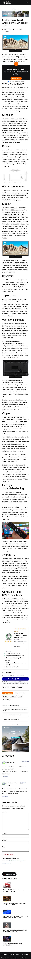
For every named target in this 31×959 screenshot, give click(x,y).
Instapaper (13, 696)
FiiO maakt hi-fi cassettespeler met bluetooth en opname (13, 890)
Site (3, 847)
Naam (4, 833)
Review (20, 687)
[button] (27, 2)
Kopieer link (6, 699)
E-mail (20, 696)
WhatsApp (17, 693)
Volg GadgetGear (10, 874)
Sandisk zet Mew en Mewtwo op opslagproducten (12, 944)
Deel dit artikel (8, 693)
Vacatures (10, 957)
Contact (15, 957)
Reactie (4, 812)
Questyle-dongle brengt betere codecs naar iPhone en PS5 (14, 904)
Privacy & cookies (22, 957)
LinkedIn (5, 696)
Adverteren (3, 957)
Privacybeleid (16, 74)
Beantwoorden (5, 776)
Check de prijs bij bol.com (15, 679)
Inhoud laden (16, 78)
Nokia (13, 687)
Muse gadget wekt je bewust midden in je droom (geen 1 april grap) (15, 930)
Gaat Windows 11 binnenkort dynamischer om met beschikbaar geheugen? (15, 917)
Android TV (6, 687)
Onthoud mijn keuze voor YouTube (17, 81)
